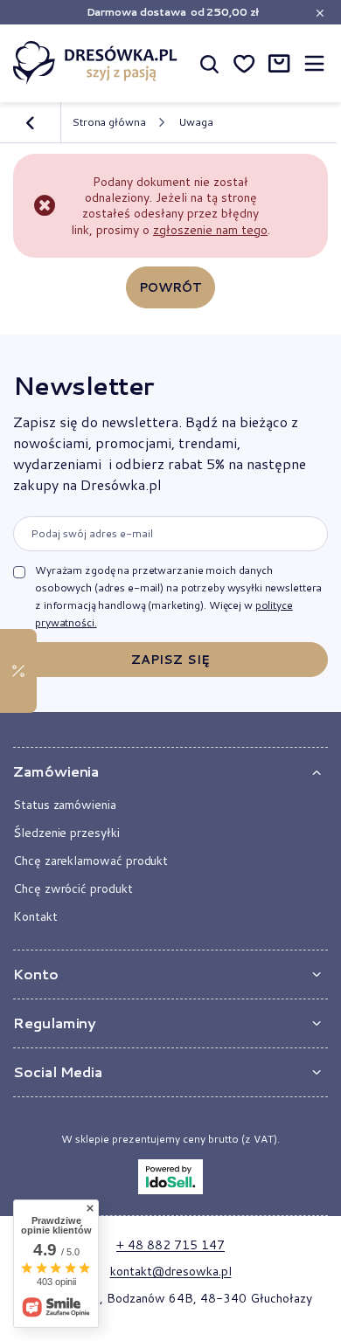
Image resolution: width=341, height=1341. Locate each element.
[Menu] (314, 63)
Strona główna (108, 121)
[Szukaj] (209, 62)
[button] (170, 772)
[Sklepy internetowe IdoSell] (170, 1176)
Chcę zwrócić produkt (73, 888)
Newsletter (83, 385)
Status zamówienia (64, 804)
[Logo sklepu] (95, 62)
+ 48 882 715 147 (170, 1245)
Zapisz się (170, 659)
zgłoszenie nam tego (210, 229)
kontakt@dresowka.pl (171, 1271)
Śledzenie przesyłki (66, 832)
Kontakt (35, 916)
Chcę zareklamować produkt (90, 860)
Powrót (171, 287)
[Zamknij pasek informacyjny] (320, 13)
